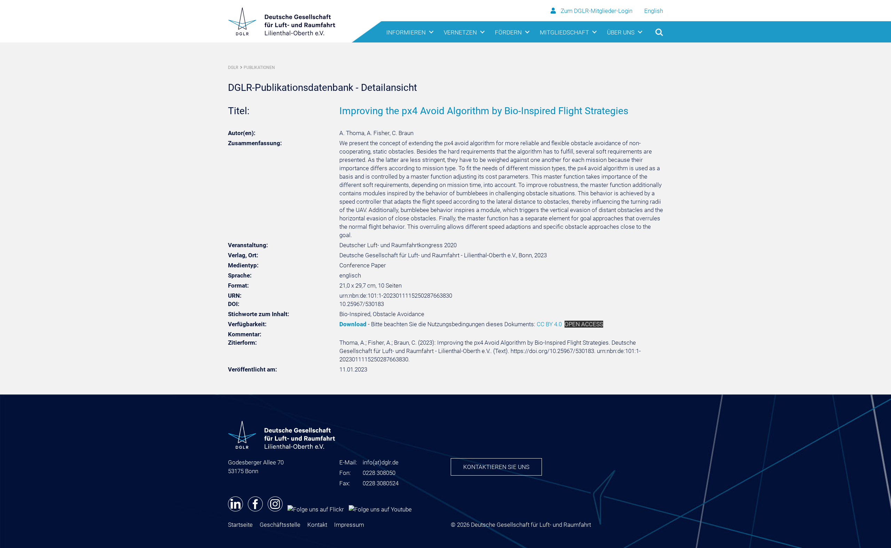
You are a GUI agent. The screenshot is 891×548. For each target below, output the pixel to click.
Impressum (349, 524)
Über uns (620, 32)
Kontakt (317, 524)
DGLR (233, 67)
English (653, 10)
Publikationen (259, 67)
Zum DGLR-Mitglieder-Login (596, 10)
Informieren (406, 32)
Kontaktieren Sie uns (496, 466)
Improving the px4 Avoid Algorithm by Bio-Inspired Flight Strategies (483, 111)
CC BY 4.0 (549, 324)
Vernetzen (460, 32)
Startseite (240, 524)
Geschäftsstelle (280, 524)
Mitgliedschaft (564, 32)
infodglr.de (381, 462)
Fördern (508, 32)
